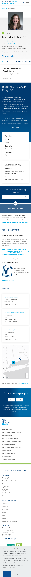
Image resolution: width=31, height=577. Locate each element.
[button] (17, 574)
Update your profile (23, 383)
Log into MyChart (6, 487)
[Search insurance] (27, 197)
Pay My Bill (5, 490)
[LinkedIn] (12, 539)
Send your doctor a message (13, 254)
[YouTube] (9, 539)
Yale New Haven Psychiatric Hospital (11, 441)
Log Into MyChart (8, 280)
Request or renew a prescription (14, 251)
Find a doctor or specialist (9, 481)
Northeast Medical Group (8, 459)
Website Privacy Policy (9, 567)
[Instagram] (15, 539)
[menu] (27, 2)
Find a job (5, 484)
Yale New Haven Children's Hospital (11, 432)
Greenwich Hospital (7, 435)
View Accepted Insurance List (15, 208)
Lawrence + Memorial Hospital (10, 438)
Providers (4, 503)
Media (3, 515)
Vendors (4, 518)
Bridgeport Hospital (7, 429)
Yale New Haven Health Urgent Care (11, 447)
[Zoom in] (27, 374)
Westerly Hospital (6, 450)
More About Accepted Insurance (14, 223)
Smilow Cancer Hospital (8, 444)
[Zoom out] (27, 377)
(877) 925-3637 (11, 43)
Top (3, 61)
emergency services (7, 478)
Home (3, 8)
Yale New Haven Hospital (8, 453)
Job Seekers (5, 506)
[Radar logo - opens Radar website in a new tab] (5, 377)
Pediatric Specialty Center (11, 297)
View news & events (7, 493)
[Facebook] (3, 539)
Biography (10, 61)
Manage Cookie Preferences (9, 521)
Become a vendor (6, 496)
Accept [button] (6, 574)
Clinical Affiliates (6, 456)
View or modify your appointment (14, 249)
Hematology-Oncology (7, 41)
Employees (5, 509)
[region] (15, 362)
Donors (4, 512)
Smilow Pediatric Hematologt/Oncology (14, 312)
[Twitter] (6, 539)
